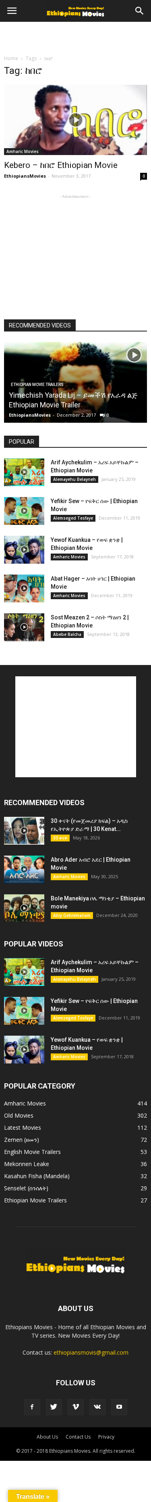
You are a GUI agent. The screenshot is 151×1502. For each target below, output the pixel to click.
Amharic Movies (22, 151)
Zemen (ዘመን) (21, 1139)
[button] (139, 11)
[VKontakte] (97, 1407)
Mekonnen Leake (26, 1164)
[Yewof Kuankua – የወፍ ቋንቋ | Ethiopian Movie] (24, 550)
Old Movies (18, 1115)
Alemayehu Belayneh (74, 479)
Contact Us (78, 1436)
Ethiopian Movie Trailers (37, 384)
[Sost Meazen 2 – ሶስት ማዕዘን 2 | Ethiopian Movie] (24, 627)
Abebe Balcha (67, 634)
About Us (47, 1436)
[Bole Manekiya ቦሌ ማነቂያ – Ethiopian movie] (24, 908)
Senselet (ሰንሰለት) (26, 1188)
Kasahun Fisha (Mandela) (37, 1176)
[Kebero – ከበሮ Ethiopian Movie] (75, 120)
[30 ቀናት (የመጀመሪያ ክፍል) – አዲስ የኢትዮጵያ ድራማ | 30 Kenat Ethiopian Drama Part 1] (24, 831)
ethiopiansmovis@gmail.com (91, 1352)
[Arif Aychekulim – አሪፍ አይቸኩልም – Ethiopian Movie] (24, 472)
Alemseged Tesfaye (73, 518)
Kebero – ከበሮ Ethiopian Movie (61, 165)
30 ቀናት (60, 838)
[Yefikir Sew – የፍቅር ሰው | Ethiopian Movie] (24, 511)
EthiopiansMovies (25, 176)
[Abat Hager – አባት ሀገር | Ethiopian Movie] (24, 588)
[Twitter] (54, 1407)
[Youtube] (119, 1407)
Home (11, 58)
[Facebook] (32, 1407)
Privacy (106, 1436)
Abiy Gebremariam (72, 915)
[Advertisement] (75, 36)
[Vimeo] (76, 1407)
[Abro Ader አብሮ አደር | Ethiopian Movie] (24, 869)
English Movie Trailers (32, 1152)
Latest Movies (22, 1127)
